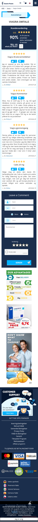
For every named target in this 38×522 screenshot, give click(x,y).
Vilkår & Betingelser (19, 434)
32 (15, 169)
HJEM (3, 8)
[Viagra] (19, 317)
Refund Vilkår (19, 426)
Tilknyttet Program (19, 439)
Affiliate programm (19, 444)
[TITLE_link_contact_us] (19, 402)
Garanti (19, 436)
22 (15, 132)
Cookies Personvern (24, 515)
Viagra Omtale (17, 8)
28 (15, 61)
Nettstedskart (19, 441)
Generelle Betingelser (19, 428)
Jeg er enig (19, 519)
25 (15, 98)
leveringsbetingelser (19, 423)
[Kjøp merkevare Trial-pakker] (19, 358)
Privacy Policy (19, 431)
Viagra (9, 8)
